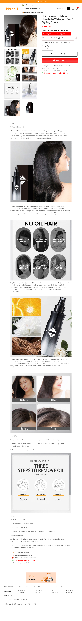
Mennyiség (45, 46)
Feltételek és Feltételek (38, 591)
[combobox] (62, 8)
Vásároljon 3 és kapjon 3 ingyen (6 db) (58, 42)
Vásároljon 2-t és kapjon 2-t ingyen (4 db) (59, 38)
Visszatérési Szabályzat (69, 591)
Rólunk (28, 586)
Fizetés (60, 60)
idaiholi (41, 610)
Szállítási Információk (54, 591)
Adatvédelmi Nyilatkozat (21, 591)
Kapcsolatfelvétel (39, 586)
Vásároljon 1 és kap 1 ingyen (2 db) (56, 34)
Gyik (20, 586)
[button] (77, 8)
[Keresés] (68, 8)
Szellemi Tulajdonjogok (55, 586)
